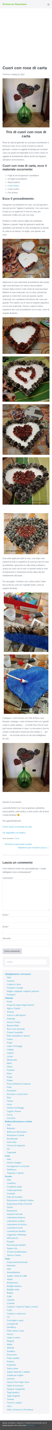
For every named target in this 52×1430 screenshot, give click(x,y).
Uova (9, 1104)
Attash (10, 1279)
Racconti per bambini (16, 1245)
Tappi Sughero (13, 1396)
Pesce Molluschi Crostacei (19, 1084)
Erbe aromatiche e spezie (18, 1036)
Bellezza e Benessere (17, 1132)
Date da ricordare (14, 1197)
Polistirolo (11, 1365)
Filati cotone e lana (15, 1331)
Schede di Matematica (17, 1252)
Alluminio (11, 1266)
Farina (10, 1039)
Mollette (10, 1348)
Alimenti (9, 998)
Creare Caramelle (15, 1032)
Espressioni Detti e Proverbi (19, 1204)
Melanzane (12, 1060)
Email (6, 927)
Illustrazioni (12, 1211)
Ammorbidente (13, 1272)
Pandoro (11, 1070)
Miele (9, 1063)
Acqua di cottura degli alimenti (20, 1005)
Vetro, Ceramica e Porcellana (20, 1410)
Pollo (9, 1087)
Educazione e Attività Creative (20, 1200)
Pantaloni (11, 995)
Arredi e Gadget (14, 1163)
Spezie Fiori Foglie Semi (18, 1382)
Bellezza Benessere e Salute (18, 1121)
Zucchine (11, 1118)
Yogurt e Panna (14, 1111)
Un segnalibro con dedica (14, 833)
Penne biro (12, 1355)
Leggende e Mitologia (16, 1235)
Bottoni (10, 1293)
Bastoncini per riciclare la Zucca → (33, 848)
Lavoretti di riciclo (15, 1228)
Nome (6, 915)
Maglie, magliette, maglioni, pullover (23, 991)
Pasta (9, 1077)
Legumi (10, 1053)
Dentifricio (11, 1327)
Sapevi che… (13, 1248)
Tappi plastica (13, 1392)
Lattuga (10, 1049)
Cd (8, 1317)
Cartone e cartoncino (16, 1314)
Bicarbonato (12, 1139)
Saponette (11, 1152)
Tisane (10, 1101)
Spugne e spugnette (16, 1389)
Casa (7, 1156)
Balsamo (11, 1128)
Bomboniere (12, 1283)
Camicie (10, 981)
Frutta (9, 1043)
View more (30, 1425)
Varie (7, 1259)
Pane (9, 1073)
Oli (8, 1149)
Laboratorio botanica (16, 1217)
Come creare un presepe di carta (17, 827)
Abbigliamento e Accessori (18, 974)
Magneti (10, 1341)
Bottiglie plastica (14, 1286)
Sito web (6, 938)
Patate (10, 1080)
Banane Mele (13, 1026)
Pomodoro (11, 1091)
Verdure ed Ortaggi (15, 1108)
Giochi (10, 1207)
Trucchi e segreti (14, 1403)
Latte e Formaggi (14, 1046)
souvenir (11, 1379)
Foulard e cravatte (15, 988)
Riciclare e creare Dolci (17, 1094)
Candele (11, 1303)
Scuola (8, 1176)
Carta (17, 838)
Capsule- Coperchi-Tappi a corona (22, 1307)
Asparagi (11, 1019)
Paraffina (11, 1351)
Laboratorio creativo (16, 1221)
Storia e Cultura (14, 1255)
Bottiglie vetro (13, 1289)
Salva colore (12, 1368)
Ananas (10, 1012)
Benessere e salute (15, 1135)
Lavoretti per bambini (16, 1231)
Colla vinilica (13, 186)
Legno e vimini (13, 1338)
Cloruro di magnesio (16, 1145)
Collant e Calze (14, 984)
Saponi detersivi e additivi (18, 1372)
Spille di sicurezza (15, 1386)
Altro (9, 977)
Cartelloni (11, 1183)
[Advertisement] (26, 36)
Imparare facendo (15, 1214)
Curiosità (11, 1194)
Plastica (10, 1362)
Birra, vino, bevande (16, 1029)
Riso (9, 1098)
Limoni (10, 1056)
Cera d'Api (11, 1142)
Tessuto (10, 1399)
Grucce (10, 1334)
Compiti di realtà (14, 1187)
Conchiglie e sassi (15, 1320)
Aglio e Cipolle (13, 1008)
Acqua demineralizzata (17, 1262)
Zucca (9, 1115)
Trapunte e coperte (15, 1173)
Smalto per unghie (15, 1375)
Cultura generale (14, 1190)
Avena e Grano (13, 1022)
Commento (8, 878)
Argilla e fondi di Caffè (17, 1276)
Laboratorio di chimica (17, 1224)
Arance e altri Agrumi (16, 1015)
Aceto (9, 1002)
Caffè (9, 1296)
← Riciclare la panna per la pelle (17, 844)
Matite (9, 1344)
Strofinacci (11, 1170)
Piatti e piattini (13, 1358)
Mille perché (12, 1238)
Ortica (9, 1067)
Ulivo (9, 1406)
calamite (11, 1300)
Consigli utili (12, 1324)
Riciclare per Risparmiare (15, 4)
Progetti (10, 1242)
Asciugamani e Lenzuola (18, 1166)
